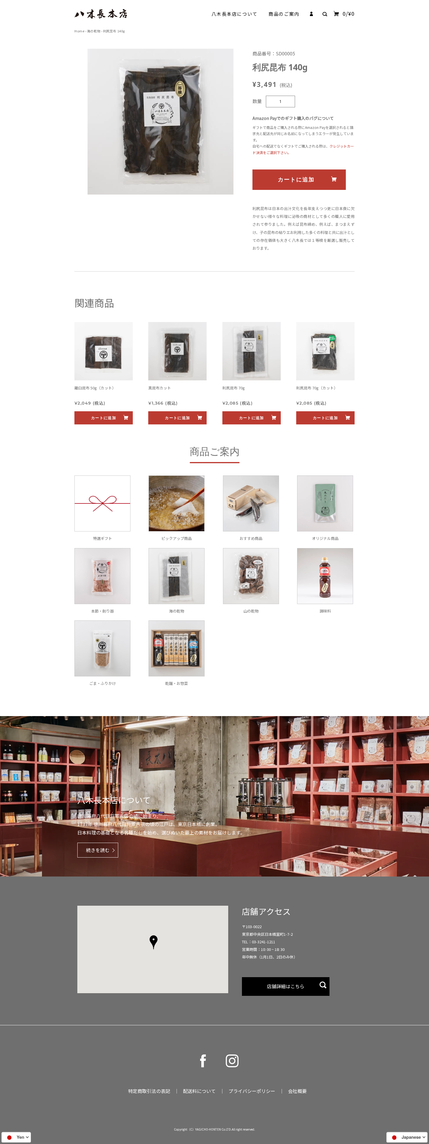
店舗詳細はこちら (285, 986)
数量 (257, 100)
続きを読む (97, 849)
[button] (153, 943)
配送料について (199, 1090)
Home (79, 31)
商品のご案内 (283, 14)
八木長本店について (235, 14)
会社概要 (297, 1090)
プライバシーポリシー (252, 1090)
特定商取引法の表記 (149, 1090)
